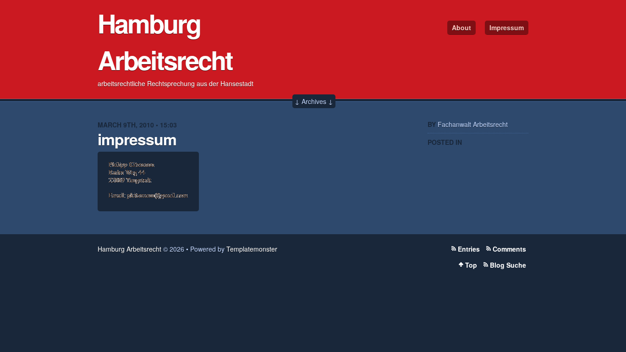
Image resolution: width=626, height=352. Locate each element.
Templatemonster (251, 248)
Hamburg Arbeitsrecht (165, 41)
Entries (469, 248)
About (461, 27)
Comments (509, 248)
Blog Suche (508, 265)
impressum (137, 139)
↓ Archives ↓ (314, 101)
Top (471, 265)
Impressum (506, 27)
